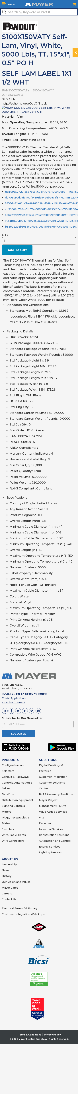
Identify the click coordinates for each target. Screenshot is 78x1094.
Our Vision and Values (16, 882)
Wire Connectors (13, 840)
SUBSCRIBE (18, 733)
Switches (8, 829)
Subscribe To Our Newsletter (22, 718)
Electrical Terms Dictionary (19, 908)
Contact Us (9, 899)
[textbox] (39, 12)
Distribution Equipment (17, 800)
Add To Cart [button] (17, 250)
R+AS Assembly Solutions (56, 794)
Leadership (9, 864)
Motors (6, 811)
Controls (19, 806)
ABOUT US (10, 859)
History (6, 876)
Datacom (45, 823)
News (5, 870)
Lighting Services (50, 852)
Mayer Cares (10, 887)
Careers (7, 893)
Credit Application (14, 698)
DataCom (8, 794)
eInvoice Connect (13, 702)
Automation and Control (55, 840)
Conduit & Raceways (15, 776)
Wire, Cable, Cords (14, 835)
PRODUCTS (10, 760)
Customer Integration (53, 776)
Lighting (7, 806)
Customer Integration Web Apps (23, 914)
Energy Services (49, 846)
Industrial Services (51, 829)
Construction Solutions (54, 835)
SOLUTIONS (48, 760)
